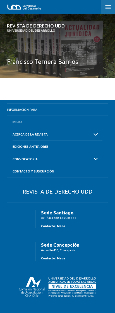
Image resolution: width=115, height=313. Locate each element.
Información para (22, 109)
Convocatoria (25, 159)
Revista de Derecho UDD (36, 27)
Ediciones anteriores (31, 146)
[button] (108, 7)
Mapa (61, 226)
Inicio (17, 122)
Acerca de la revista (30, 134)
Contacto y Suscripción (33, 171)
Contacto (48, 226)
